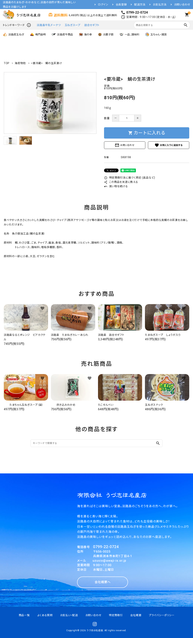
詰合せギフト (92, 25)
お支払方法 (160, 4)
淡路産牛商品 (65, 34)
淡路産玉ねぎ (16, 34)
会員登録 (121, 4)
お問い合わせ (182, 4)
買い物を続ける (116, 186)
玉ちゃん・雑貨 (158, 34)
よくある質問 (45, 615)
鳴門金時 (40, 34)
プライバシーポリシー (161, 615)
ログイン (103, 4)
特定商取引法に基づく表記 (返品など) (129, 177)
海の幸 (88, 34)
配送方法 (139, 4)
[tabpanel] (50, 103)
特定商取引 (116, 615)
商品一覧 (24, 615)
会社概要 (135, 615)
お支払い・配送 (69, 615)
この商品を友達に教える (121, 181)
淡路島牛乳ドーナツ (49, 25)
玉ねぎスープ (72, 25)
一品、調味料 (132, 34)
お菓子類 (108, 34)
